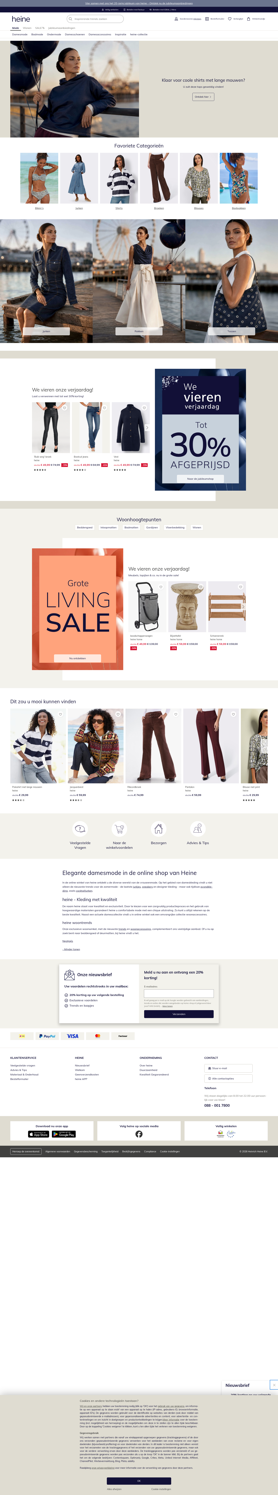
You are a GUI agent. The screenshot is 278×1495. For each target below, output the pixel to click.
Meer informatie (171, 1419)
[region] (139, 1445)
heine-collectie (139, 34)
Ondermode (54, 34)
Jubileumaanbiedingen (61, 27)
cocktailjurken (84, 890)
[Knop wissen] (120, 19)
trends (122, 929)
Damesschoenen (75, 34)
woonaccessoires (140, 929)
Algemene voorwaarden (57, 1151)
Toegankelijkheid (109, 1151)
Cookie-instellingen (161, 1489)
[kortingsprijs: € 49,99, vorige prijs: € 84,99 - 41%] (91, 427)
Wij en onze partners (91, 1406)
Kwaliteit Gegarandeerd (154, 1074)
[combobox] (102, 19)
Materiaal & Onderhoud (24, 1074)
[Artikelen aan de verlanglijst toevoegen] (64, 408)
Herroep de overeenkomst (25, 1151)
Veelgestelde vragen (22, 1065)
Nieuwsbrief (82, 1065)
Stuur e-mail (219, 1069)
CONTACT (211, 1058)
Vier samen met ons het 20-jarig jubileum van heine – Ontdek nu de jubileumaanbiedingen (139, 3)
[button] (147, 427)
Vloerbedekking (175, 527)
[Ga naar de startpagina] (21, 18)
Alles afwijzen (114, 1489)
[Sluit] (274, 1385)
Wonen (27, 27)
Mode (15, 27)
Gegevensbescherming (85, 1151)
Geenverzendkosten (87, 1074)
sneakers (147, 886)
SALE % (39, 27)
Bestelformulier (19, 1079)
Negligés (67, 941)
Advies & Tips (18, 1070)
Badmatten (131, 527)
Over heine (146, 1065)
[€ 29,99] (38, 746)
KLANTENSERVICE (23, 1058)
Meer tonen (167, 1006)
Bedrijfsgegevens (131, 1151)
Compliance (150, 1151)
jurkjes (137, 886)
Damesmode (20, 34)
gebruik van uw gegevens (171, 1406)
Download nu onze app (52, 1126)
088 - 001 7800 (217, 1105)
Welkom (80, 1070)
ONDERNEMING (151, 1058)
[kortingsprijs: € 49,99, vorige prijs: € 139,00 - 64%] (147, 606)
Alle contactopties (223, 1078)
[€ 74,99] (153, 746)
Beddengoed (85, 527)
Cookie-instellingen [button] (170, 1151)
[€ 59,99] (96, 746)
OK (139, 1481)
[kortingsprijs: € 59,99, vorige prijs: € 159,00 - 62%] (187, 606)
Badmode (37, 34)
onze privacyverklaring (103, 1467)
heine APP (81, 1079)
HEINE (79, 1058)
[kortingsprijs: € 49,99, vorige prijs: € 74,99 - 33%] (51, 427)
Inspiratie (120, 34)
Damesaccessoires (100, 34)
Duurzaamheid (148, 1070)
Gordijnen (152, 527)
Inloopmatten (108, 527)
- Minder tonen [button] (71, 949)
